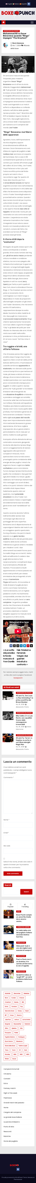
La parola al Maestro (12, 1122)
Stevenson (19, 1041)
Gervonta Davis (9, 1011)
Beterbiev (26, 993)
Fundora (14, 1006)
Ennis (6, 1006)
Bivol (6, 998)
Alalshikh (7, 993)
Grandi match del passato (11, 31)
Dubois (16, 1002)
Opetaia (14, 1028)
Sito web (7, 846)
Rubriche (7, 1136)
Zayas (14, 1059)
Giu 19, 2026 (20, 704)
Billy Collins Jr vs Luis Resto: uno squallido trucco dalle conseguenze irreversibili (24, 720)
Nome (6, 820)
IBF (6, 1015)
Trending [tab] (25, 906)
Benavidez (17, 993)
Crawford (8, 1002)
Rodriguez (21, 1037)
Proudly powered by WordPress (12, 1177)
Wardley (7, 1054)
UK (20, 1050)
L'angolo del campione (23, 927)
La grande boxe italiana (13, 1117)
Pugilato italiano (10, 1037)
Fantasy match (10, 1088)
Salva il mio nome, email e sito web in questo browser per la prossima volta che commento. (18, 865)
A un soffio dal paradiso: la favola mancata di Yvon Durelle (9, 656)
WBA (15, 1054)
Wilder (7, 1059)
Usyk (25, 1050)
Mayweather (17, 1024)
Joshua (16, 1019)
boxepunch (18, 678)
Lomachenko (26, 1019)
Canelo (13, 998)
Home (6, 1107)
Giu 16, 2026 (20, 727)
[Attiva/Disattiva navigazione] (32, 22)
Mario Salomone (18, 43)
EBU (23, 1002)
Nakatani (27, 1024)
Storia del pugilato (11, 1141)
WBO (27, 1054)
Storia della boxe (10, 1046)
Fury (21, 1006)
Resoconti (7, 1131)
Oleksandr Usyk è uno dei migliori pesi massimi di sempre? (24, 948)
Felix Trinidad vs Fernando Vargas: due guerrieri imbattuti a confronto (24, 657)
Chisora (21, 998)
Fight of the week (10, 1093)
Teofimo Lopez (22, 1046)
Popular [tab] (11, 906)
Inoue (12, 1015)
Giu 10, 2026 (20, 747)
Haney (20, 1011)
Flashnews (8, 1098)
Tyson (14, 1050)
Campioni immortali (11, 1069)
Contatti (7, 1079)
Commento (9, 777)
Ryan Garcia (9, 1041)
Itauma (19, 1015)
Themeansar (18, 1179)
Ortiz (21, 1028)
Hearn (27, 1011)
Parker (16, 1032)
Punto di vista (21, 942)
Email (6, 833)
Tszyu (6, 1050)
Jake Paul (8, 1019)
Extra (18, 911)
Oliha (6, 1028)
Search (8, 885)
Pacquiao (8, 1032)
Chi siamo (7, 1074)
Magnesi (7, 1024)
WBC (21, 1054)
